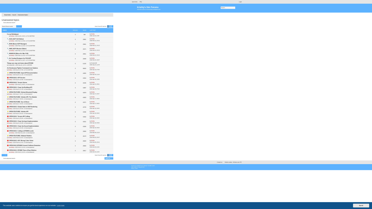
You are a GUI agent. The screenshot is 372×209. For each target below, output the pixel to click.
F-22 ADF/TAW (30, 36)
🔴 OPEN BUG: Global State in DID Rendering (22, 106)
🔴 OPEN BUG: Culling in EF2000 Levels (20, 131)
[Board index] (133, 7)
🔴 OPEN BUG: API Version (16, 77)
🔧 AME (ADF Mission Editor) (16, 48)
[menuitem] (140, 2)
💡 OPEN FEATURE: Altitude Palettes (19, 136)
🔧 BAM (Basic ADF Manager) (17, 44)
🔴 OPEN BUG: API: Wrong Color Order (20, 140)
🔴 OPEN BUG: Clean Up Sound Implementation (23, 126)
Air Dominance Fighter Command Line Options (22, 68)
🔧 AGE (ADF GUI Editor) (15, 39)
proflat (135, 167)
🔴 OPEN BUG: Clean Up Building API (19, 87)
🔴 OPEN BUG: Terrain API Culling (18, 116)
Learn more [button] (60, 205)
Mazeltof (140, 167)
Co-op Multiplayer (13, 34)
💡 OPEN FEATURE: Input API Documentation (22, 73)
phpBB (138, 165)
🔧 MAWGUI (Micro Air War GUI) (17, 53)
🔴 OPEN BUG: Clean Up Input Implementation (22, 121)
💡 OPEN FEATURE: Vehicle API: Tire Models (22, 97)
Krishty (12, 36)
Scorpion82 (11, 65)
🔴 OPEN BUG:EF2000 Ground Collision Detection (23, 145)
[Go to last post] (95, 34)
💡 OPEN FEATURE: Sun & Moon (18, 102)
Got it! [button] (361, 205)
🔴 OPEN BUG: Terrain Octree (17, 82)
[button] (112, 26)
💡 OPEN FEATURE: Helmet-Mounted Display (22, 92)
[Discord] (235, 167)
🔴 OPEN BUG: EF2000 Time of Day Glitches (21, 150)
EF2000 (30, 65)
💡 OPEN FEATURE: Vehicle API (17, 111)
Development (28, 74)
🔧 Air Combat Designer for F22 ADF (19, 58)
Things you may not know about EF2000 (20, 63)
